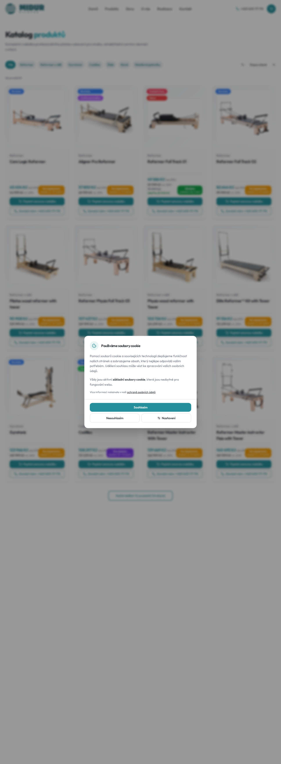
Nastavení (168, 418)
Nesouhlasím (114, 418)
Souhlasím (141, 407)
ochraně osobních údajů (141, 392)
